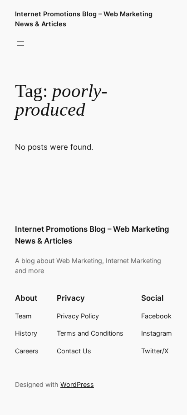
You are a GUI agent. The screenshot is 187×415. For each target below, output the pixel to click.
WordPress (77, 384)
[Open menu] (20, 43)
